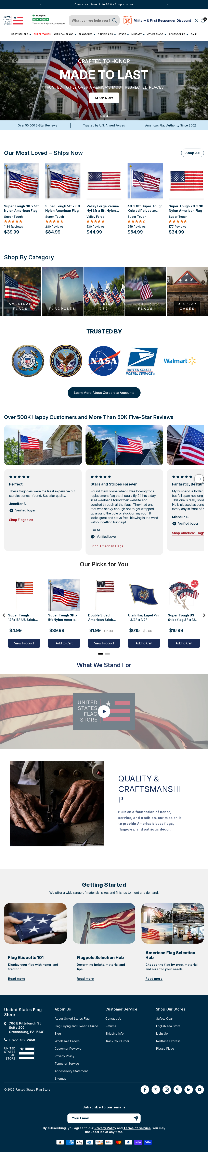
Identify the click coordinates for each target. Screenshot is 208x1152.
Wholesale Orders (67, 1041)
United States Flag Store (33, 1089)
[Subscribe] (135, 1118)
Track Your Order (117, 1041)
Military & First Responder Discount (162, 20)
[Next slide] (199, 479)
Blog (58, 1033)
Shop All (192, 153)
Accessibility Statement (71, 1071)
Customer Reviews (68, 1048)
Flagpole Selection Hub (100, 957)
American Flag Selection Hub (170, 955)
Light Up (162, 1033)
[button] (21, 34)
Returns (110, 1026)
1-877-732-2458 (22, 1040)
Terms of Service (67, 1063)
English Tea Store (168, 1026)
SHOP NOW (104, 98)
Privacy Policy (64, 1056)
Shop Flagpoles (21, 520)
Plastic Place (165, 1048)
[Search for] (114, 20)
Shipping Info (114, 1033)
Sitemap (60, 1078)
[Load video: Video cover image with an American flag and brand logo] (104, 711)
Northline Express (168, 1041)
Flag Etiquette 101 (26, 957)
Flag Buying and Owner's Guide (76, 1026)
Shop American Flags (107, 546)
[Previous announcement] (40, 4)
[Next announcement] (167, 4)
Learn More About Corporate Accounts (104, 393)
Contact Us (113, 1018)
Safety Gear (164, 1018)
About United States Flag (72, 1018)
